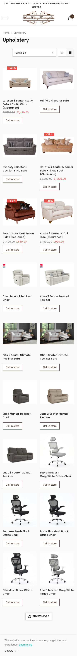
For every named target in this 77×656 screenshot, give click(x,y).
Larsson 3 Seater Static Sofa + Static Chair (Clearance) (18, 104)
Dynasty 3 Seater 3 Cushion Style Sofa (15, 168)
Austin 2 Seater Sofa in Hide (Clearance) (54, 235)
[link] (20, 79)
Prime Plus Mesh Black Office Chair (54, 533)
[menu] (5, 18)
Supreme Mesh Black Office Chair (16, 533)
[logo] (38, 18)
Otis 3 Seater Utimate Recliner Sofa (54, 356)
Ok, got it (11, 651)
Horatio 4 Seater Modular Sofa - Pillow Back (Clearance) (56, 170)
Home (6, 32)
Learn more (25, 644)
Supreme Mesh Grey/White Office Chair (55, 474)
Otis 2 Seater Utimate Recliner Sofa (17, 356)
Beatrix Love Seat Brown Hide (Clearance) (18, 235)
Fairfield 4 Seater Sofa (54, 100)
